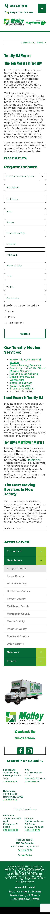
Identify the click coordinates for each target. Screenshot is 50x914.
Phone (11, 317)
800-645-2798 (18, 6)
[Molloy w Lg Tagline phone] (25, 712)
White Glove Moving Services (27, 370)
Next (40, 42)
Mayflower (25, 442)
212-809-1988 (32, 781)
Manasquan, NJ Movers (25, 895)
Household (16, 359)
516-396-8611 (10, 781)
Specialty (16, 368)
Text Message (16, 322)
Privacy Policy (25, 855)
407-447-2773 (32, 830)
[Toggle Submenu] (41, 551)
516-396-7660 (25, 738)
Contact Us (25, 731)
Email (11, 311)
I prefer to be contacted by (21, 305)
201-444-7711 (10, 800)
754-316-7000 (25, 850)
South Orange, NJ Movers (25, 891)
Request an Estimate (21, 12)
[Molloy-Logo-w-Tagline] (14, 19)
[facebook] (20, 750)
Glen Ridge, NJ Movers (25, 899)
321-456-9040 (10, 830)
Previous (28, 42)
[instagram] (29, 750)
